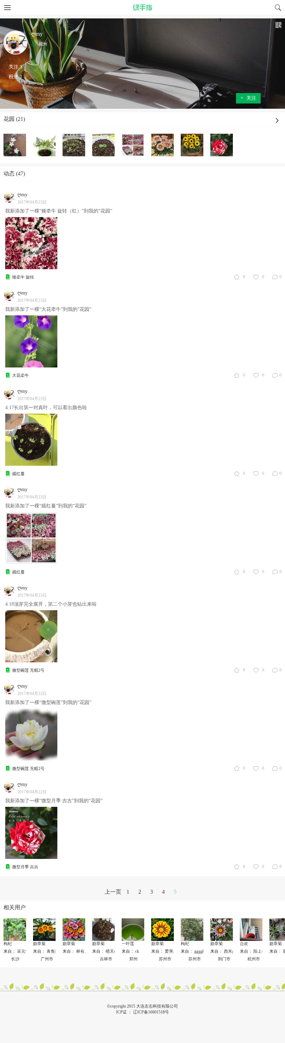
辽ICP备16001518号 (151, 1012)
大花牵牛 (20, 375)
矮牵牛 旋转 (23, 277)
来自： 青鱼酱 (46, 951)
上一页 (113, 892)
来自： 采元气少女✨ (23, 951)
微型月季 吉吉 (25, 866)
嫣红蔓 (18, 473)
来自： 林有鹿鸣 (78, 951)
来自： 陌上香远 (255, 951)
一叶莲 (128, 943)
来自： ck (130, 951)
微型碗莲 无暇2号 (28, 670)
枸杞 (7, 943)
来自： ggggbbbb (196, 951)
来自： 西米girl (224, 951)
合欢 (244, 943)
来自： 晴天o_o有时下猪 (114, 951)
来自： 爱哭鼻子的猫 (170, 951)
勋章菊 (39, 943)
